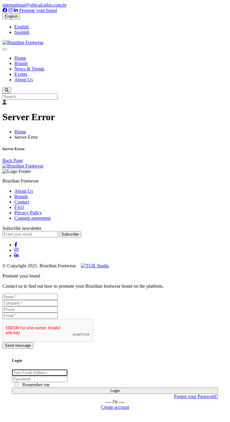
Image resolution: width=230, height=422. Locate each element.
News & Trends (29, 68)
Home (20, 58)
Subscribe (70, 234)
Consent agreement (32, 218)
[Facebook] (4, 10)
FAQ (19, 207)
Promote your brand (38, 10)
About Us (23, 79)
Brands (21, 63)
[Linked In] (16, 10)
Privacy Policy (28, 212)
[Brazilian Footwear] (22, 42)
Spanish (21, 32)
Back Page (12, 160)
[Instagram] (10, 10)
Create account (115, 407)
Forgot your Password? (196, 396)
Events (20, 74)
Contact (21, 201)
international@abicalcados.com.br (34, 4)
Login (115, 390)
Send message (18, 345)
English (11, 16)
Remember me (36, 384)
